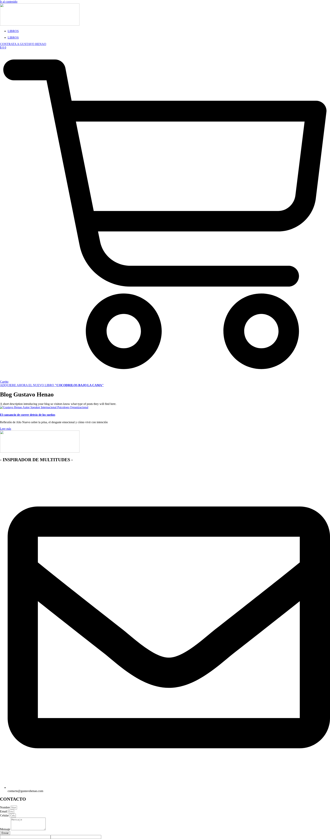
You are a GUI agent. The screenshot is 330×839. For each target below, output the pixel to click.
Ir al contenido (8, 1)
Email (4, 811)
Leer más (5, 428)
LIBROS (13, 31)
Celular (5, 815)
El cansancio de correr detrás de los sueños (27, 414)
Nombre (5, 807)
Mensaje (5, 829)
